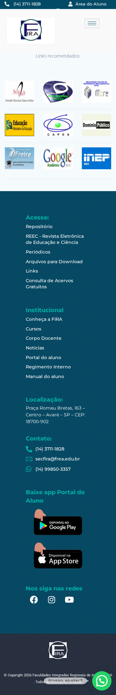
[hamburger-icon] (92, 23)
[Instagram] (52, 600)
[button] (101, 680)
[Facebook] (34, 600)
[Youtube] (69, 600)
